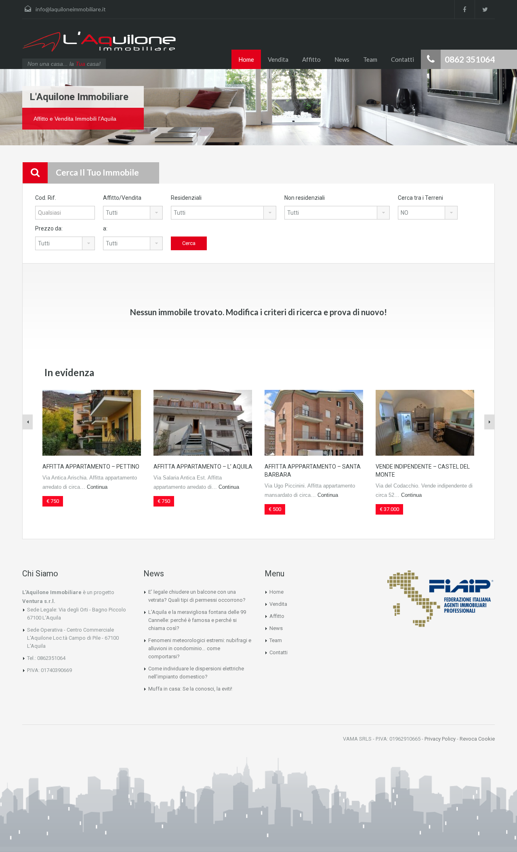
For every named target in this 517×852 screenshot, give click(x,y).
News (341, 59)
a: (105, 228)
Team (370, 59)
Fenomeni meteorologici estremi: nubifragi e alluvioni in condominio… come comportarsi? (199, 648)
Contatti (402, 59)
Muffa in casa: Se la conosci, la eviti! (190, 689)
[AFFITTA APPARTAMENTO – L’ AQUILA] (202, 422)
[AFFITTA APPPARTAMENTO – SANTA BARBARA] (314, 422)
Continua (97, 487)
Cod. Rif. (45, 198)
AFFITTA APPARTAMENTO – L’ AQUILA (202, 466)
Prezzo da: (49, 228)
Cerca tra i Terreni (420, 198)
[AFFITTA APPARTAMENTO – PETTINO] (91, 422)
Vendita (278, 59)
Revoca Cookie (477, 739)
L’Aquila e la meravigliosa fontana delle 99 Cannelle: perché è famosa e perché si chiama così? (197, 620)
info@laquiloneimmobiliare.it (71, 9)
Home (246, 59)
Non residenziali (304, 198)
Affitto (311, 59)
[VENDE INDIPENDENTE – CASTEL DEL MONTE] (425, 422)
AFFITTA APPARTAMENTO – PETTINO (90, 466)
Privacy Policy (440, 739)
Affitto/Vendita (122, 198)
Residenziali (186, 198)
